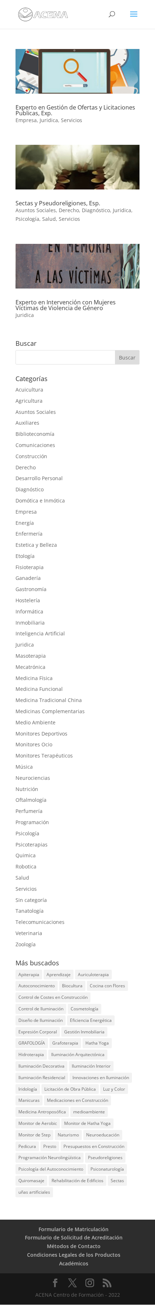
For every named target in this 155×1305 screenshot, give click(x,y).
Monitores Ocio (33, 744)
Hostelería (27, 600)
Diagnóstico (96, 210)
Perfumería (29, 811)
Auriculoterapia (93, 974)
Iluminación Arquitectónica (78, 1054)
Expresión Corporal (37, 1032)
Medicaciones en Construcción (77, 1100)
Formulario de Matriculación (73, 1229)
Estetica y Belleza (36, 544)
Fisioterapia (29, 567)
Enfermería (29, 533)
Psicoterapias (31, 844)
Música (24, 766)
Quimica (25, 855)
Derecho (69, 210)
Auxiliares (27, 422)
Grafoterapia (65, 1043)
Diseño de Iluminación (40, 1020)
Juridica (49, 120)
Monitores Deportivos (41, 733)
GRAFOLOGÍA (31, 1043)
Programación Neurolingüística (49, 1157)
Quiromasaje (31, 1180)
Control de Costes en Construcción (53, 997)
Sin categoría (31, 900)
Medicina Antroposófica (42, 1112)
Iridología (27, 1089)
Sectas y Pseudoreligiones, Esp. (57, 203)
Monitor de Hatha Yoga (87, 1123)
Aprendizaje (58, 974)
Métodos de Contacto (74, 1246)
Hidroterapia (31, 1054)
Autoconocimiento (36, 986)
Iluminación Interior (91, 1066)
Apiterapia (28, 974)
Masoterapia (30, 655)
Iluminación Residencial (41, 1077)
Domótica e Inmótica (40, 500)
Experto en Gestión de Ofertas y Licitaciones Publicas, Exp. (75, 110)
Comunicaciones (35, 445)
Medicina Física (34, 678)
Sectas (117, 1180)
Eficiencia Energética (91, 1020)
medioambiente (89, 1112)
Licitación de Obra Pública (70, 1089)
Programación (32, 822)
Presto (49, 1146)
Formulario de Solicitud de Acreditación (74, 1237)
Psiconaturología (107, 1169)
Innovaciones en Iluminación (100, 1077)
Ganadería (28, 578)
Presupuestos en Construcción (93, 1146)
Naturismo (68, 1135)
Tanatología (29, 910)
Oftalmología (30, 799)
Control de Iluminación (40, 1009)
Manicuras (29, 1100)
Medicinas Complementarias (50, 711)
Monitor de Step (34, 1135)
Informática (29, 611)
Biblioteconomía (34, 433)
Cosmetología (84, 1009)
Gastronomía (30, 589)
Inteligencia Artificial (40, 633)
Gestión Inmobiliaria (84, 1032)
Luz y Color (114, 1089)
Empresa (26, 120)
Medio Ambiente (35, 722)
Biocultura (72, 986)
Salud (49, 218)
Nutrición (26, 789)
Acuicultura (29, 389)
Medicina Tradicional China (48, 700)
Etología (25, 556)
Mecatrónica (30, 666)
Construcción (31, 456)
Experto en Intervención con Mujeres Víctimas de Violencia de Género (65, 305)
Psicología (27, 218)
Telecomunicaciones (40, 922)
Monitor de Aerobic (37, 1123)
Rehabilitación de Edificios (77, 1180)
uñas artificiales (34, 1192)
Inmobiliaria (30, 622)
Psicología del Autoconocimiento (50, 1169)
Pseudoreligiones (105, 1157)
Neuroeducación (102, 1135)
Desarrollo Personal (39, 478)
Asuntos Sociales (35, 210)
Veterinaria (28, 933)
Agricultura (29, 400)
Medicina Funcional (39, 688)
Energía (24, 522)
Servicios (71, 120)
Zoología (25, 944)
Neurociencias (32, 777)
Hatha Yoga (97, 1043)
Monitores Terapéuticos (44, 755)
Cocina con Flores (107, 986)
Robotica (25, 866)
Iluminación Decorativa (41, 1066)
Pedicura (27, 1146)
